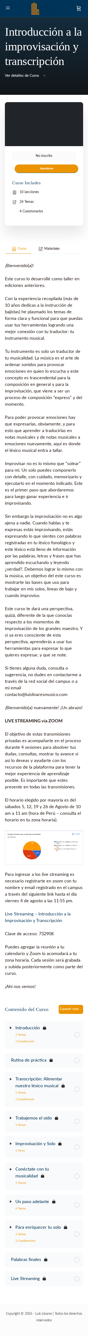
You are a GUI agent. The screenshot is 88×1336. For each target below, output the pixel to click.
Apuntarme (46, 168)
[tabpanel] (44, 622)
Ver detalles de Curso (22, 75)
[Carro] (79, 8)
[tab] (18, 249)
